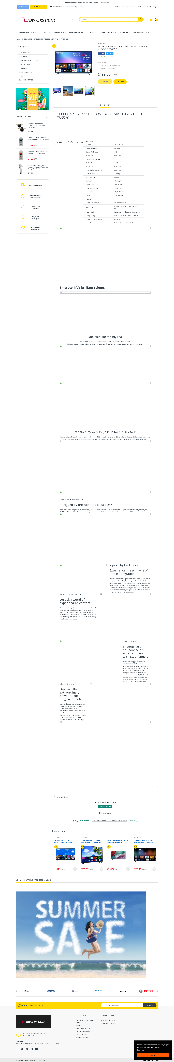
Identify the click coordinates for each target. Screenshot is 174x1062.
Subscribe (150, 1005)
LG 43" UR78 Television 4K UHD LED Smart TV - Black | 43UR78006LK (118, 841)
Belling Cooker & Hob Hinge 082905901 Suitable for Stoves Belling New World (38, 167)
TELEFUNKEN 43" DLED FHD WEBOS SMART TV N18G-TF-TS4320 (91, 841)
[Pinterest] (32, 1049)
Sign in (156, 7)
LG (108, 838)
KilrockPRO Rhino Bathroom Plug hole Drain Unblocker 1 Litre (38, 138)
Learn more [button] (141, 1050)
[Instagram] (27, 1049)
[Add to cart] (75, 869)
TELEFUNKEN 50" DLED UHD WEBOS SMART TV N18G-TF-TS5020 (143, 841)
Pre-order (120, 82)
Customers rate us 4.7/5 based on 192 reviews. (109, 821)
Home (18, 39)
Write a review (105, 806)
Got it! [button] (153, 1055)
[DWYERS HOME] (39, 19)
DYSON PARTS (23, 56)
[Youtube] (36, 1049)
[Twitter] (22, 1049)
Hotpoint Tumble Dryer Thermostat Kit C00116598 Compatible (36, 125)
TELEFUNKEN (101, 44)
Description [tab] (105, 105)
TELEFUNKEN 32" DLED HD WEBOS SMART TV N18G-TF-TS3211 (64, 841)
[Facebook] (17, 1049)
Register (149, 7)
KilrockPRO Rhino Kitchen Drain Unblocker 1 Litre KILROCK (38, 152)
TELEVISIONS (111, 68)
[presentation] (46, 116)
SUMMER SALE (24, 52)
